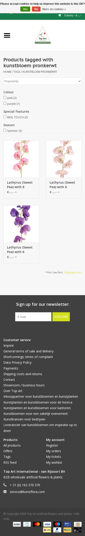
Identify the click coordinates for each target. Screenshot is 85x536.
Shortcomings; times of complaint (28, 357)
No (36, 9)
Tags (17, 72)
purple (13, 104)
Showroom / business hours (24, 385)
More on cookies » (54, 9)
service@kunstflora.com (27, 492)
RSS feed (10, 462)
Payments (10, 368)
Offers (7, 451)
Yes (25, 9)
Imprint (8, 345)
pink (12, 98)
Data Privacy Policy (17, 362)
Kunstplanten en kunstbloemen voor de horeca (37, 402)
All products (12, 445)
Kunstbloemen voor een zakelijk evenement (35, 413)
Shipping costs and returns (22, 374)
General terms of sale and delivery (28, 351)
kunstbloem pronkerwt (40, 72)
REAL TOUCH (17, 117)
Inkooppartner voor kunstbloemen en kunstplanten (40, 396)
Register (52, 445)
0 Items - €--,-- (72, 15)
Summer (14, 131)
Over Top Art (12, 391)
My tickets (53, 456)
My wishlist (54, 462)
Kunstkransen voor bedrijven (24, 419)
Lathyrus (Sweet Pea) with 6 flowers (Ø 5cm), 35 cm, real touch (20, 184)
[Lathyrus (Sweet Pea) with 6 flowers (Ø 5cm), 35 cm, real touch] (21, 159)
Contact (9, 379)
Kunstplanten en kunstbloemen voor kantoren (37, 408)
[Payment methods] (16, 524)
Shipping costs (73, 272)
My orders (53, 451)
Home (7, 72)
